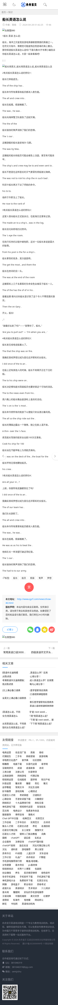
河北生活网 (33, 787)
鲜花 (4, 903)
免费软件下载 (26, 880)
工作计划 (6, 857)
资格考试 (41, 884)
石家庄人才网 (8, 795)
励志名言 (23, 845)
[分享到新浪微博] (52, 630)
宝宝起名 (41, 806)
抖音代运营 (31, 763)
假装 (32, 577)
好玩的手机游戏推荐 (33, 892)
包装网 (38, 868)
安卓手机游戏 (8, 876)
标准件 (16, 899)
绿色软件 (45, 872)
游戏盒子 (15, 884)
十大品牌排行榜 (22, 802)
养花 (35, 826)
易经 (41, 752)
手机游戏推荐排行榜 (12, 861)
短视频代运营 (26, 806)
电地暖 (27, 899)
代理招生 (6, 756)
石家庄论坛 (42, 880)
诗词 (41, 767)
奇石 (37, 783)
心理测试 (32, 791)
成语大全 (6, 888)
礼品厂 (18, 857)
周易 (32, 752)
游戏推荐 (26, 849)
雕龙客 (18, 783)
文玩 (4, 849)
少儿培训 (45, 888)
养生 (17, 872)
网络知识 (6, 802)
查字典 (25, 760)
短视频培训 (7, 868)
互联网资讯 (7, 767)
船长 (15, 577)
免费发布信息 (32, 810)
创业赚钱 (6, 872)
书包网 (14, 903)
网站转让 (39, 899)
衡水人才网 (7, 826)
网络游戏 (21, 775)
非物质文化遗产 (9, 760)
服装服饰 (6, 814)
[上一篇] (3, 456)
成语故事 (30, 767)
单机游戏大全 (8, 880)
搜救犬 (31, 814)
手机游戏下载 (43, 876)
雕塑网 (16, 892)
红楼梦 (46, 896)
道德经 (5, 899)
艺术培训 (32, 888)
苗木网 (5, 892)
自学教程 (6, 787)
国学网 (33, 779)
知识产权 (45, 779)
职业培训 (28, 884)
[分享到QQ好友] (37, 630)
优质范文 (40, 818)
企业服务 (6, 841)
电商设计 (17, 810)
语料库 (14, 849)
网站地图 (49, 943)
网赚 (4, 884)
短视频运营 (7, 779)
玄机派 (38, 837)
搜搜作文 (39, 830)
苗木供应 (19, 864)
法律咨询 (19, 841)
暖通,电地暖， (33, 861)
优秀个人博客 (23, 868)
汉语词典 (6, 896)
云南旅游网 (7, 775)
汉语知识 (37, 795)
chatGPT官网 (8, 845)
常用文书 (19, 787)
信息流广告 (20, 752)
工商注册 (6, 771)
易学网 (44, 763)
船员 (24, 577)
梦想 (49, 577)
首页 (4, 12)
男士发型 (39, 849)
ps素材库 (32, 864)
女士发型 (26, 830)
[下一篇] (55, 456)
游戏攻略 (19, 791)
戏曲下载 (17, 763)
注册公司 (19, 771)
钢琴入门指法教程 (28, 833)
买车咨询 (43, 853)
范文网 (5, 810)
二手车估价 (20, 822)
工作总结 (6, 822)
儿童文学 (30, 853)
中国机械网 (20, 896)
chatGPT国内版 (35, 841)
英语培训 (19, 888)
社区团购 (37, 760)
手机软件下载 (26, 876)
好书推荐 (6, 791)
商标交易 (39, 802)
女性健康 (6, 864)
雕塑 (28, 783)
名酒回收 (45, 826)
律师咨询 (19, 814)
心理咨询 (6, 798)
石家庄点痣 (22, 826)
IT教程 (42, 857)
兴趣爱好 (39, 798)
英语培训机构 (28, 903)
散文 (45, 783)
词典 (43, 833)
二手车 (18, 756)
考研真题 (24, 795)
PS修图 (18, 853)
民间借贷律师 (30, 872)
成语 (19, 767)
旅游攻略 (43, 756)
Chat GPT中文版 (10, 818)
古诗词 (46, 822)
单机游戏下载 (8, 806)
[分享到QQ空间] (44, 630)
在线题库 (21, 779)
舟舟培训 (30, 857)
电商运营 (6, 752)
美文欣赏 (34, 896)
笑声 (41, 577)
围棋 (4, 837)
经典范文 (27, 818)
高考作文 (6, 853)
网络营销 (30, 756)
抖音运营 (6, 783)
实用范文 (34, 822)
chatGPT (15, 837)
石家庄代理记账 (9, 830)
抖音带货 (32, 771)
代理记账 (34, 775)
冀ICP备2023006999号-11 (33, 943)
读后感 (27, 837)
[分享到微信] (30, 630)
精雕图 (5, 763)
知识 (10, 12)
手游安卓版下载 (22, 798)
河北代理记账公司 (41, 845)
